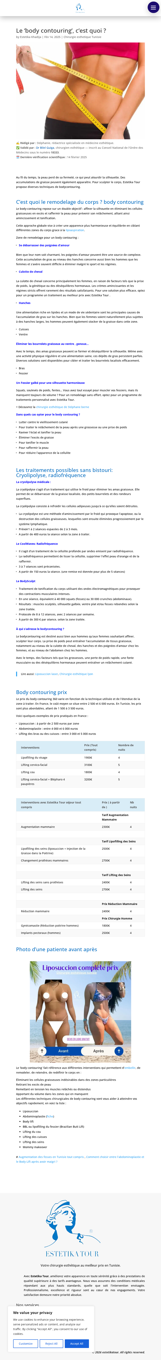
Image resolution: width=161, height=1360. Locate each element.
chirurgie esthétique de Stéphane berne (62, 407)
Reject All (51, 1343)
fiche (50, 1116)
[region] (51, 1329)
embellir (129, 1068)
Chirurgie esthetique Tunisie (82, 37)
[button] (153, 7)
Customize (26, 1343)
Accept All (76, 1343)
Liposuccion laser (46, 674)
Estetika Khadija (30, 37)
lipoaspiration (75, 230)
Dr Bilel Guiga (45, 148)
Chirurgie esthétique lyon (76, 674)
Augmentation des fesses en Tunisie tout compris (51, 1157)
